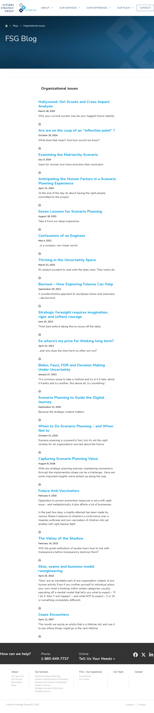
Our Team (118, 672)
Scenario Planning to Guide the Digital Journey (71, 399)
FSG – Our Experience (90, 672)
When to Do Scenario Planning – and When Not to (75, 428)
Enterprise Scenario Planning (47, 676)
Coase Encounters (53, 614)
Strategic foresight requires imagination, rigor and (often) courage (73, 314)
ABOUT (45, 7)
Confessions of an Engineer (61, 235)
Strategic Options (42, 691)
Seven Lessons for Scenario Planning (70, 211)
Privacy (142, 704)
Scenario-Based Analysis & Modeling (51, 679)
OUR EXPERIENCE (97, 7)
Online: (84, 654)
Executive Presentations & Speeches (51, 682)
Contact (139, 672)
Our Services (41, 672)
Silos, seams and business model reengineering (66, 568)
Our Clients (84, 679)
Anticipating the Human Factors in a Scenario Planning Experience (77, 181)
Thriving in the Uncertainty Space (67, 259)
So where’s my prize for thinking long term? (76, 341)
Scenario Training (42, 685)
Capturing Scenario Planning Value (68, 458)
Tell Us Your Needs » (97, 658)
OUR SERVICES (68, 7)
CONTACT (145, 7)
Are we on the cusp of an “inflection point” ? (76, 130)
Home (6, 26)
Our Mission (16, 679)
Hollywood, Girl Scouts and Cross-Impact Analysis (73, 104)
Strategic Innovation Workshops (49, 688)
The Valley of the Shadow (60, 538)
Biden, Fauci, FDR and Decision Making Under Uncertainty (71, 367)
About (14, 672)
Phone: (46, 654)
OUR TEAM (123, 7)
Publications (16, 682)
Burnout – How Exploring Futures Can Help (75, 284)
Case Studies (85, 676)
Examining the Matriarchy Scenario (68, 154)
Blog (15, 25)
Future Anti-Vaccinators (58, 490)
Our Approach (17, 676)
